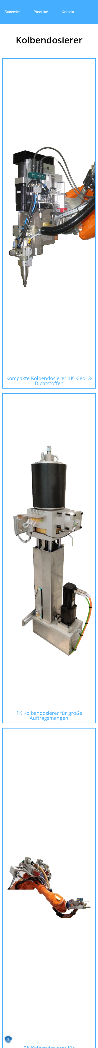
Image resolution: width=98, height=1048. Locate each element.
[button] (8, 1040)
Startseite (12, 12)
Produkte (41, 12)
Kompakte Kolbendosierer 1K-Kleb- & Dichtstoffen (49, 381)
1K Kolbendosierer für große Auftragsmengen (49, 715)
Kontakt (68, 12)
